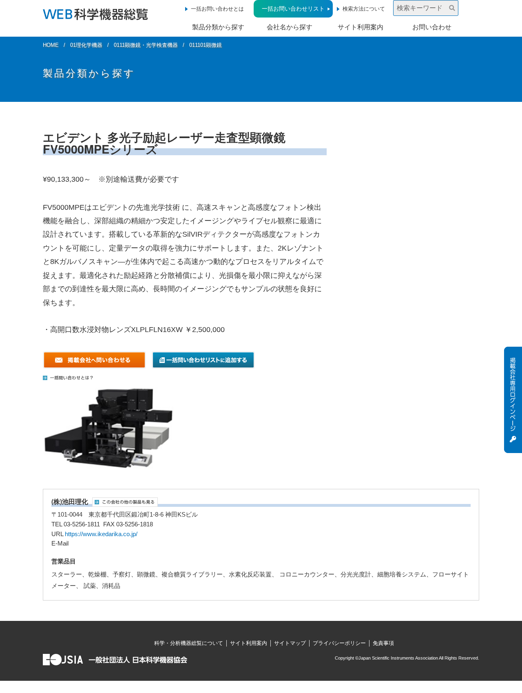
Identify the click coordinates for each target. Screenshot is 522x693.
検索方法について (364, 9)
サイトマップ (290, 643)
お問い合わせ (431, 27)
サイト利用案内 (360, 27)
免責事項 (383, 643)
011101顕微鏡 (205, 45)
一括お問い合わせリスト (293, 8)
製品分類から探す (218, 27)
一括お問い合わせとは (217, 9)
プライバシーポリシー (339, 643)
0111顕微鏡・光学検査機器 (146, 45)
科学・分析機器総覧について (188, 643)
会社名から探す (289, 27)
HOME (51, 45)
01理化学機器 (86, 45)
